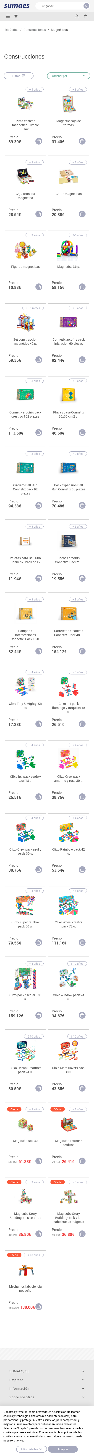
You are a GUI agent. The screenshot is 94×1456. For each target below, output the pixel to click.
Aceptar (63, 1449)
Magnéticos (59, 30)
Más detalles (29, 1449)
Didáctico (11, 30)
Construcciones (35, 30)
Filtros (17, 76)
